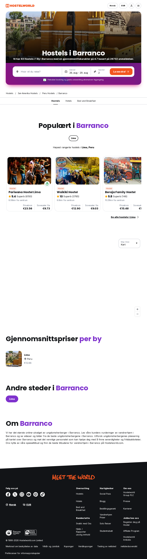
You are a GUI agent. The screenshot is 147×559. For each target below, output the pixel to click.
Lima (12, 398)
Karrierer (127, 508)
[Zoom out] (137, 314)
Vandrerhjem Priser (106, 516)
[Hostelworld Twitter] (15, 494)
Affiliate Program (131, 531)
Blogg (103, 501)
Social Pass (105, 494)
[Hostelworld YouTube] (28, 494)
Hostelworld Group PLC (129, 493)
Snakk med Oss (83, 523)
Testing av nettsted (106, 546)
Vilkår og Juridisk (50, 546)
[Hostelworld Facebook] (8, 494)
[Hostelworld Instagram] (22, 494)
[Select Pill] (131, 6)
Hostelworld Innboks (129, 538)
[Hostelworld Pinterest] (35, 494)
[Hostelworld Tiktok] (42, 494)
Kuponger (69, 546)
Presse (126, 501)
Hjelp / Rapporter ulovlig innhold (83, 532)
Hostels (79, 494)
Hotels (79, 501)
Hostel (13, 188)
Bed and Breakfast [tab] (86, 101)
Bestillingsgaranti (108, 508)
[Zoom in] (137, 309)
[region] (73, 278)
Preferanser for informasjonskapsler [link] (22, 553)
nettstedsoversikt (129, 546)
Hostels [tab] (55, 101)
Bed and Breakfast (80, 508)
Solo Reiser (105, 523)
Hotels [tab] (69, 101)
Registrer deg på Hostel (131, 523)
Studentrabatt (106, 531)
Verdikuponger (85, 546)
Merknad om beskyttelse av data (22, 546)
